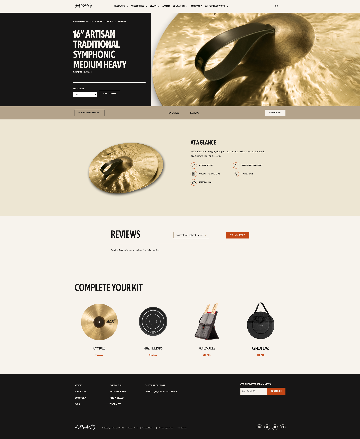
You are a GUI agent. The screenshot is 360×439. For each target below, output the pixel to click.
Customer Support (215, 6)
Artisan (121, 22)
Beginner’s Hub (118, 392)
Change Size (109, 94)
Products (119, 6)
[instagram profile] (259, 427)
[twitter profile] (267, 427)
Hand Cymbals (105, 22)
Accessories (137, 6)
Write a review (237, 235)
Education (179, 6)
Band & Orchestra (83, 22)
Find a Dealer (117, 398)
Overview (173, 113)
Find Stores (275, 113)
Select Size (78, 89)
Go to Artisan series (89, 113)
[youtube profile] (275, 427)
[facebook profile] (282, 427)
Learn (153, 6)
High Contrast (182, 428)
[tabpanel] (127, 169)
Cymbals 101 (116, 385)
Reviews (194, 113)
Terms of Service (148, 428)
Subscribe (276, 391)
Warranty (115, 404)
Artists (166, 6)
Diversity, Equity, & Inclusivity (161, 392)
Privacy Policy (133, 428)
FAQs (77, 404)
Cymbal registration (165, 428)
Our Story (196, 6)
